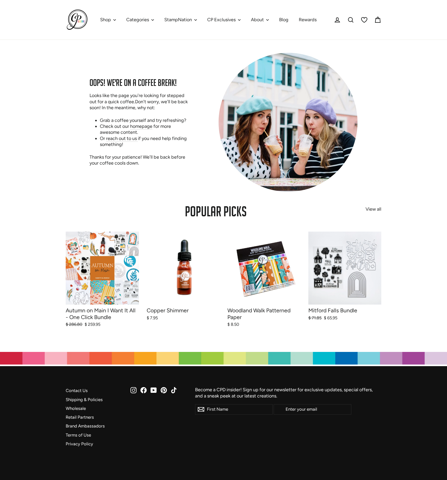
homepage (141, 126)
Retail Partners (80, 417)
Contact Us (77, 390)
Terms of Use (78, 435)
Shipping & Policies (84, 399)
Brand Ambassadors (85, 426)
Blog (283, 20)
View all (373, 209)
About (258, 20)
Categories (138, 20)
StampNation (178, 20)
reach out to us (122, 138)
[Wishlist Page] (364, 20)
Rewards (308, 20)
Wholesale (76, 408)
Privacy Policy (79, 443)
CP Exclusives (222, 20)
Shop (106, 20)
